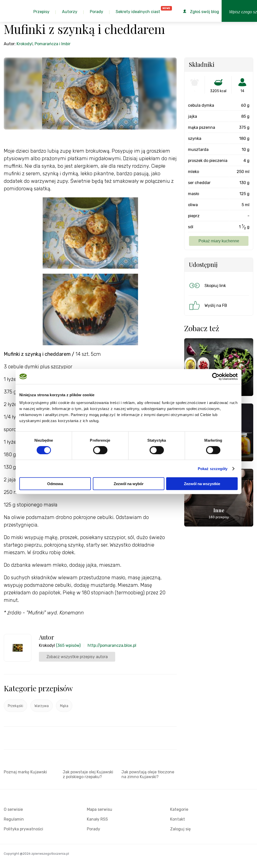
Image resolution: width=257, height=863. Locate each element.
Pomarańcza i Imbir (53, 43)
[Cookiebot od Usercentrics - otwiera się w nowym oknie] (216, 376)
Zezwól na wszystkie (202, 484)
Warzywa (41, 706)
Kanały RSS (97, 819)
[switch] (100, 450)
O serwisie (13, 809)
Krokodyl (25, 43)
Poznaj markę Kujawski (25, 772)
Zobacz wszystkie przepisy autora (77, 656)
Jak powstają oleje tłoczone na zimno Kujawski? (147, 774)
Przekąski (15, 706)
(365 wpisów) (68, 645)
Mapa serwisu (99, 809)
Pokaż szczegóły (213, 468)
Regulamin (14, 819)
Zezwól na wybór (129, 484)
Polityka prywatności (23, 829)
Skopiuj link (215, 285)
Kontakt (177, 819)
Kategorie (179, 809)
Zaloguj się (180, 829)
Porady (93, 829)
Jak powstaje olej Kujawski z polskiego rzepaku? (88, 774)
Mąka (64, 706)
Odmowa (55, 484)
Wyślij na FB (216, 305)
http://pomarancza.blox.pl (112, 645)
